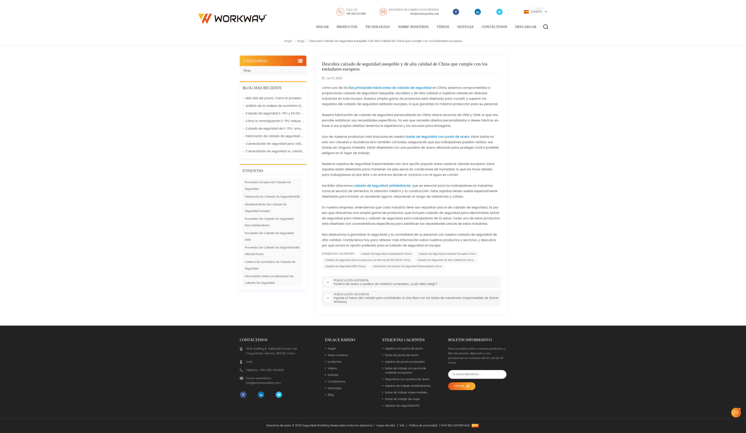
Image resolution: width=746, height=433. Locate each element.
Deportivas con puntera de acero (407, 379)
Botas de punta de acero (401, 355)
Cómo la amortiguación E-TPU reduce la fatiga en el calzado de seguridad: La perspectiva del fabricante (274, 121)
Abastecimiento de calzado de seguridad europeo (266, 207)
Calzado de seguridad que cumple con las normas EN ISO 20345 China (367, 260)
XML (402, 425)
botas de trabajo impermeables (406, 392)
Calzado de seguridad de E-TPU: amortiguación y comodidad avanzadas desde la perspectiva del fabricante (274, 128)
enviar (459, 386)
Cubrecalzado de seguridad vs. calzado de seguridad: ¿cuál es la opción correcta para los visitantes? (274, 151)
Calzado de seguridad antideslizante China (386, 254)
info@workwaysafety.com (414, 11)
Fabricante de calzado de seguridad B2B (272, 196)
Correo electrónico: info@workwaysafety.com (263, 380)
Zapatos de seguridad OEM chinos (345, 266)
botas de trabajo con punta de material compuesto (405, 370)
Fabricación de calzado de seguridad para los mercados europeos (274, 136)
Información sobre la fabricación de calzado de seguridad (269, 279)
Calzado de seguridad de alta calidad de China (445, 260)
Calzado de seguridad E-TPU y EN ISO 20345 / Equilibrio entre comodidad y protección (274, 113)
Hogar (322, 27)
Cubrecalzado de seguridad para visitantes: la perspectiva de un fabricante (274, 143)
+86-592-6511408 (356, 11)
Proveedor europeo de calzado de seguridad (268, 185)
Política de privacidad (423, 425)
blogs (300, 41)
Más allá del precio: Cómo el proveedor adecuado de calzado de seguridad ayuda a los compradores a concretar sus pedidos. (274, 98)
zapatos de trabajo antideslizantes (408, 386)
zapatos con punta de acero (404, 349)
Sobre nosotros (413, 27)
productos (347, 27)
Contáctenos (494, 27)
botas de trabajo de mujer (402, 399)
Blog (331, 395)
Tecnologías (377, 27)
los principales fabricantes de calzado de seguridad (390, 87)
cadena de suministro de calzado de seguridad (270, 265)
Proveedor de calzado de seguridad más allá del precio (272, 250)
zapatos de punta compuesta (405, 362)
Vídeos (443, 27)
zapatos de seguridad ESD (402, 406)
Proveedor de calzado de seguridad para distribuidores (269, 222)
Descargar (525, 27)
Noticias (465, 27)
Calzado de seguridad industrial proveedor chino (447, 254)
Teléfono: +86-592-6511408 (265, 370)
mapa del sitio (385, 425)
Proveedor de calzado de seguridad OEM (269, 236)
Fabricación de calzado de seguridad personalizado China (407, 266)
